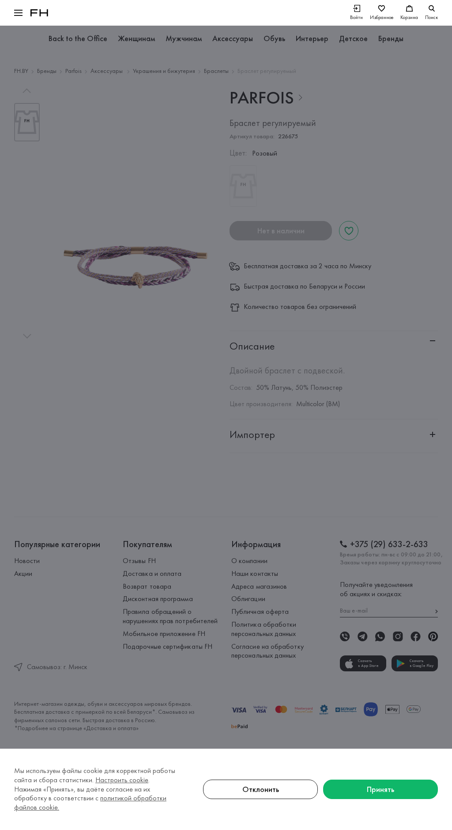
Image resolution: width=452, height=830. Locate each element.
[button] (18, 13)
